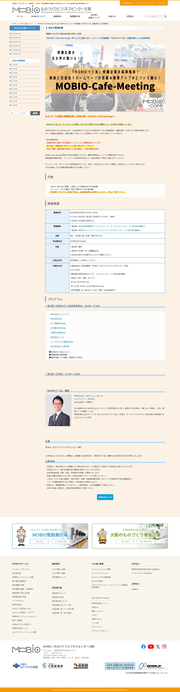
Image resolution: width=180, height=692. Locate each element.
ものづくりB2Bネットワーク (23, 613)
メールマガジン (18, 601)
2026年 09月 (16, 46)
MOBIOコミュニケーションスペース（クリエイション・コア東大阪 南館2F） (110, 230)
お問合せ (130, 16)
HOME (14, 23)
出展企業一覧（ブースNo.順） (63, 609)
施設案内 (57, 16)
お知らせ (112, 16)
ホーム (20, 16)
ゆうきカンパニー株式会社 (84, 399)
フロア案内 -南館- (59, 573)
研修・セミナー (98, 611)
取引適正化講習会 (19, 581)
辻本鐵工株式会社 (58, 328)
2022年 (14, 81)
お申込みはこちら (105, 497)
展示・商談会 (17, 620)
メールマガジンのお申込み (142, 573)
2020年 (14, 89)
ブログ (94, 615)
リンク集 (95, 623)
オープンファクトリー (100, 573)
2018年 (14, 97)
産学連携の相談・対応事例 (22, 589)
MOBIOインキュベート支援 (22, 577)
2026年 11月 (16, 54)
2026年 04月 (16, 33)
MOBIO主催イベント (94, 16)
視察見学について (59, 593)
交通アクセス (97, 619)
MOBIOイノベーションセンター (24, 616)
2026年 (14, 64)
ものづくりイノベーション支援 (24, 632)
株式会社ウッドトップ (60, 314)
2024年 (14, 73)
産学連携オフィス (59, 577)
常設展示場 (75, 16)
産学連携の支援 (18, 585)
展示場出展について (59, 601)
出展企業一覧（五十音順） (62, 613)
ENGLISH (139, 3)
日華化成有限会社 (58, 332)
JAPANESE (127, 3)
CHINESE (150, 3)
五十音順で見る (61, 541)
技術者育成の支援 (19, 597)
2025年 (14, 68)
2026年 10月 (16, 50)
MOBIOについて (38, 16)
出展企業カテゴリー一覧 (61, 605)
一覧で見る (39, 541)
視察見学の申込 (58, 597)
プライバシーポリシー (100, 631)
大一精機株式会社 (58, 323)
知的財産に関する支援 (20, 593)
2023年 (14, 77)
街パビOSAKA (97, 581)
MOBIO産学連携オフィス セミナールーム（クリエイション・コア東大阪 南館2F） (112, 226)
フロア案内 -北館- (59, 569)
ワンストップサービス (20, 569)
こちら (165, 672)
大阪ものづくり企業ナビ (21, 624)
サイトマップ (97, 627)
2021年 (14, 85)
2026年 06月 (16, 37)
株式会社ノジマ (57, 337)
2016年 (14, 105)
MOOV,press (17, 605)
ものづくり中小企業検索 (101, 577)
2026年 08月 (16, 41)
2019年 (14, 93)
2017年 (14, 101)
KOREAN (161, 3)
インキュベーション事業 (101, 569)
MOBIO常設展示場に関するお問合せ (146, 569)
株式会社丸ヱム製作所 (60, 346)
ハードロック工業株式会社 (62, 341)
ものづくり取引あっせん (21, 609)
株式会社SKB (56, 318)
